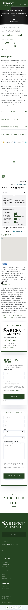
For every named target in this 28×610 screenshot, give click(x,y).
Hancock (19, 315)
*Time (5, 435)
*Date (5, 429)
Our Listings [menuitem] (5, 564)
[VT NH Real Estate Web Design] (14, 598)
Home (3, 315)
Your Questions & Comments (11, 441)
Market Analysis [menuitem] (6, 578)
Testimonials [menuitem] (5, 589)
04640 (12, 317)
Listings (9, 315)
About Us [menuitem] (4, 587)
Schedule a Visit (19, 412)
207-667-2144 (10, 340)
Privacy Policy (6, 285)
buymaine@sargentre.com (11, 544)
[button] (2, 16)
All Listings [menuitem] (5, 562)
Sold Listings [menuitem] (5, 566)
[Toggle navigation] (25, 4)
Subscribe (14, 396)
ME (14, 315)
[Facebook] (2, 551)
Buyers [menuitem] (4, 574)
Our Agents (11, 347)
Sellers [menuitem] (3, 576)
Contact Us (6, 347)
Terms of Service (10, 482)
